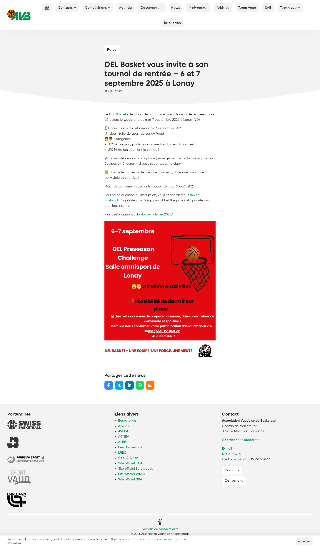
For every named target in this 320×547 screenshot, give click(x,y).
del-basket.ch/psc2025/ (154, 214)
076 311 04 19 (231, 454)
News (175, 7)
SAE (268, 7)
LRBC (122, 452)
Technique (288, 7)
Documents (150, 7)
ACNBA (123, 436)
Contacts (65, 7)
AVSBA (123, 431)
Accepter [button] (304, 541)
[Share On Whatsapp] (140, 385)
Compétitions (96, 7)
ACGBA (124, 426)
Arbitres (223, 7)
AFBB (122, 442)
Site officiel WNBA (132, 474)
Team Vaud (247, 7)
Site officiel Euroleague (135, 468)
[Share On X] (119, 385)
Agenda (125, 7)
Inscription (172, 23)
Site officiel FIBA (130, 463)
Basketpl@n (127, 420)
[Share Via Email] (150, 385)
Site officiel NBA (130, 479)
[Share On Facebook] (108, 385)
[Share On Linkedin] (129, 385)
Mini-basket (198, 7)
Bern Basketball (130, 447)
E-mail (227, 448)
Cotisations (234, 480)
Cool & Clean (128, 458)
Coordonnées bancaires (240, 440)
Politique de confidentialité (160, 529)
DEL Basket (117, 114)
